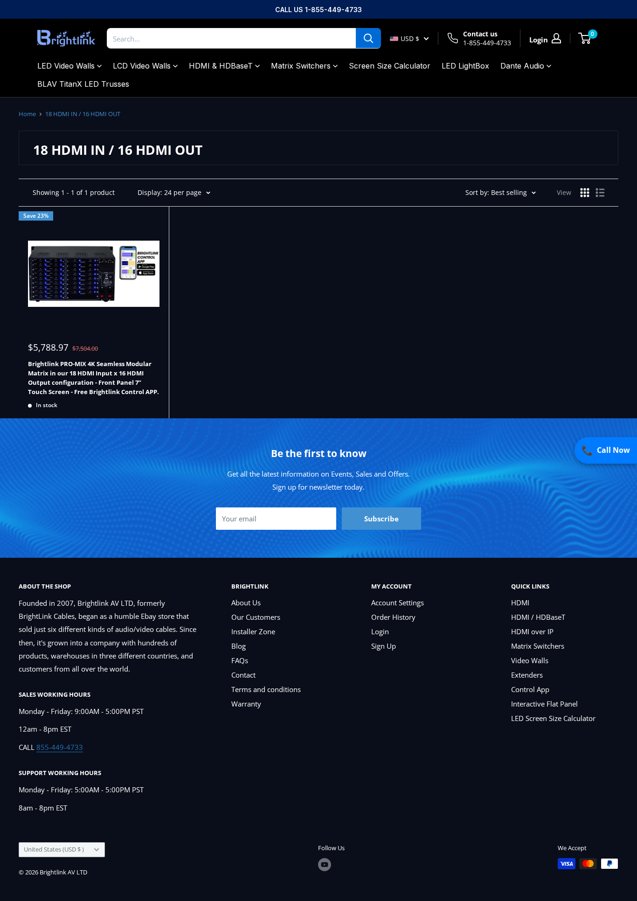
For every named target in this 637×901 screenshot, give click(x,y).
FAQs (239, 660)
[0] (585, 38)
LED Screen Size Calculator (553, 718)
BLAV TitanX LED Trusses (83, 84)
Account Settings (397, 602)
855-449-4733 (59, 747)
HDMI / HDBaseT (538, 617)
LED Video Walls (66, 65)
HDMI (520, 602)
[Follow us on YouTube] (324, 864)
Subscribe (381, 518)
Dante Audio (522, 65)
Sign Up (383, 646)
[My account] (556, 38)
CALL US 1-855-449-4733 (318, 10)
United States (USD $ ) (54, 849)
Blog (238, 646)
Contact (243, 674)
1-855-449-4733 (487, 42)
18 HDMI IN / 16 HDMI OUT (82, 114)
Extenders (527, 674)
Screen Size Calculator (389, 65)
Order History (393, 617)
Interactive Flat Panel (544, 703)
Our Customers (255, 617)
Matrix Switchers (301, 65)
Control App (530, 689)
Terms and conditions (266, 689)
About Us (246, 602)
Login (380, 631)
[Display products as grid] (585, 192)
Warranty (246, 703)
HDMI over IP (532, 631)
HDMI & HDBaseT (221, 65)
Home (27, 114)
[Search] (368, 38)
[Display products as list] (600, 192)
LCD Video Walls (142, 65)
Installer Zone (253, 631)
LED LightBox (465, 65)
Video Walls (529, 660)
